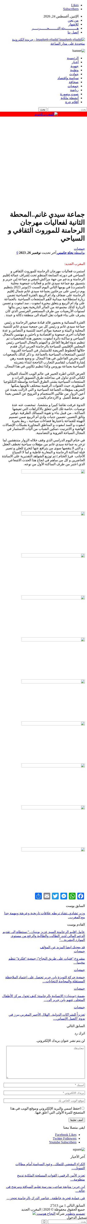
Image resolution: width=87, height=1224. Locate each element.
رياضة (74, 90)
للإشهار (73, 24)
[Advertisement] (43, 162)
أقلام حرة (72, 102)
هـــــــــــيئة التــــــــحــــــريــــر (55, 28)
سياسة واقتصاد (68, 78)
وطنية (74, 70)
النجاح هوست (45, 1213)
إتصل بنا (73, 32)
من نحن (73, 20)
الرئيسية (73, 58)
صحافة (74, 82)
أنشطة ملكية (70, 98)
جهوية (75, 66)
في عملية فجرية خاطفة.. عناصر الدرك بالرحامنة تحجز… (46, 1198)
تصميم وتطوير (75, 1213)
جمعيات (73, 86)
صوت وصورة (69, 94)
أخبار (75, 62)
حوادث (74, 74)
